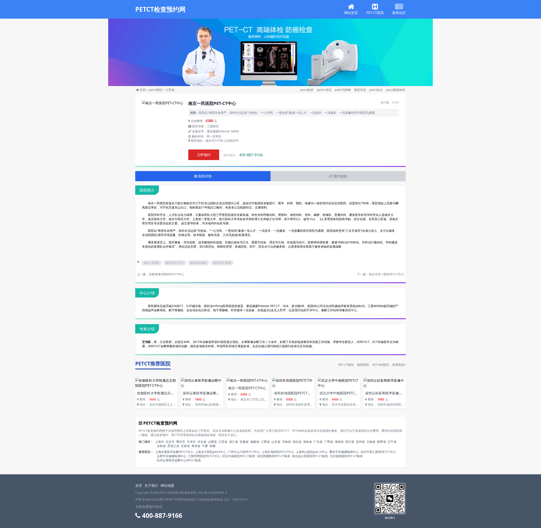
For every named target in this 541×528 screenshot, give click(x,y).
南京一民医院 (151, 263)
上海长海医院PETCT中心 (278, 452)
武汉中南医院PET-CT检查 (238, 456)
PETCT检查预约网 (160, 9)
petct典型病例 (395, 90)
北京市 (170, 442)
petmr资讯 (324, 90)
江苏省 (169, 90)
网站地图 (167, 485)
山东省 (275, 442)
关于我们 (151, 485)
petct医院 (155, 90)
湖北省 (296, 442)
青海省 (195, 446)
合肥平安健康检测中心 (171, 456)
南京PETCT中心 (175, 263)
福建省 (254, 442)
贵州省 (360, 442)
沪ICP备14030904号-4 (212, 493)
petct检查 (307, 90)
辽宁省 (392, 442)
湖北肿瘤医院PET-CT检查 (273, 456)
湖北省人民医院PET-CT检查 (310, 456)
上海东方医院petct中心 (210, 452)
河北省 (201, 442)
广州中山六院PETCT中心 (244, 452)
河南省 (286, 442)
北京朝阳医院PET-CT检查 (346, 456)
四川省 (349, 442)
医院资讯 (360, 90)
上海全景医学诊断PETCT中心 (174, 452)
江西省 (265, 442)
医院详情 (204, 176)
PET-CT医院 (346, 365)
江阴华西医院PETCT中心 (204, 456)
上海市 (159, 442)
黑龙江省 (173, 446)
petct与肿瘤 (343, 90)
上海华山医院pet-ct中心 (312, 452)
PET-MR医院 (380, 365)
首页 (143, 90)
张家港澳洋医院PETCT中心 (166, 274)
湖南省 (307, 442)
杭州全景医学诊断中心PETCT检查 (179, 460)
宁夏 (205, 446)
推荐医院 (363, 365)
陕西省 (381, 442)
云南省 (370, 442)
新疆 (213, 446)
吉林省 (161, 446)
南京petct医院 (198, 263)
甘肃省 (185, 446)
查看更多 (398, 365)
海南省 (339, 442)
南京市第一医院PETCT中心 (386, 274)
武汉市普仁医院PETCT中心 (378, 452)
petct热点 (376, 90)
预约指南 (340, 176)
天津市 (191, 442)
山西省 (212, 442)
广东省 (318, 442)
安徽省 (244, 442)
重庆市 (180, 442)
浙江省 (233, 442)
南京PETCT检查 (222, 263)
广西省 (328, 442)
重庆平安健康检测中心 (344, 452)
